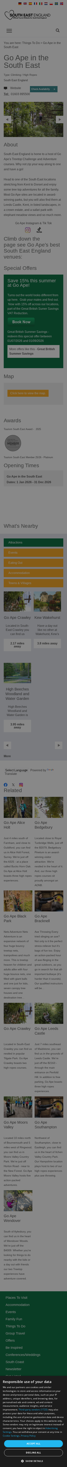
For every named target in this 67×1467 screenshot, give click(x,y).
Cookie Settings (11, 1435)
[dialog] (33, 1421)
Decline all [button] (33, 1452)
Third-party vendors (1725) (33, 1409)
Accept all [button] (34, 1443)
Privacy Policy (28, 1435)
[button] (33, 1461)
